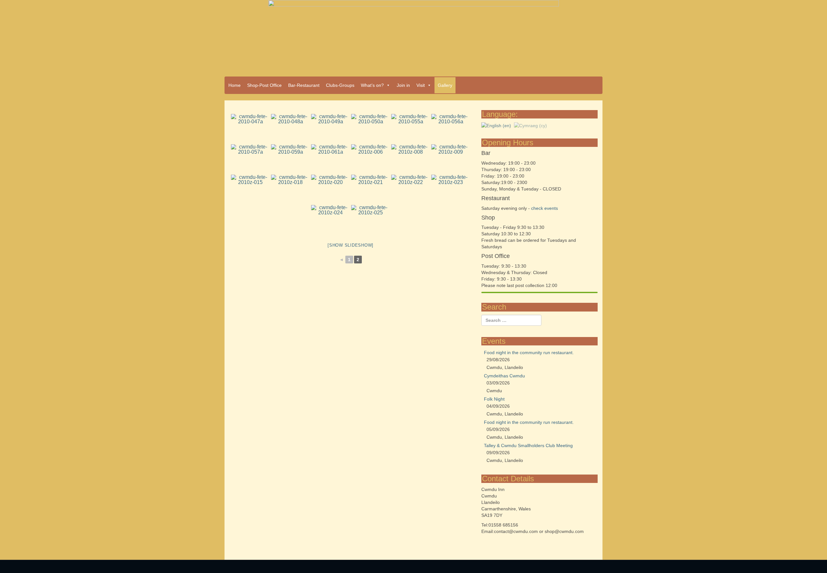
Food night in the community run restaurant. (529, 352)
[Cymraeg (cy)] (530, 125)
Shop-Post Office (264, 85)
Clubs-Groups (340, 85)
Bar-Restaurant (303, 85)
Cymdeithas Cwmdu (504, 375)
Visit (420, 85)
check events (544, 208)
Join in (403, 85)
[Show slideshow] (350, 245)
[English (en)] (496, 125)
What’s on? (372, 85)
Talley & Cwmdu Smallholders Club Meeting (528, 445)
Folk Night (494, 399)
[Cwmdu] (413, 36)
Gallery (445, 85)
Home (234, 85)
